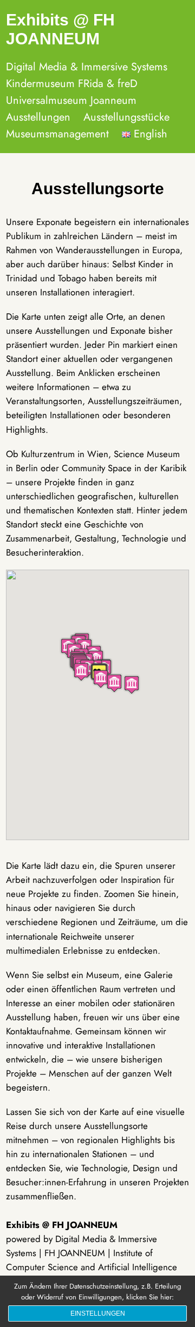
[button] (132, 684)
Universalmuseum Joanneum (71, 100)
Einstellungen (97, 1313)
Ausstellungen (38, 117)
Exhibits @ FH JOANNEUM (60, 29)
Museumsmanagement (57, 134)
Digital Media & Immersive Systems (86, 67)
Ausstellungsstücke (126, 117)
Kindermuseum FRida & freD (72, 83)
